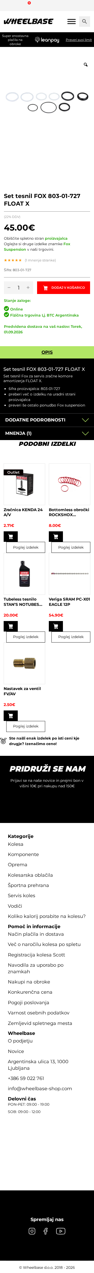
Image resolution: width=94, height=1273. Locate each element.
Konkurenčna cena (30, 992)
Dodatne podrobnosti (35, 419)
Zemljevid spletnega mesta (40, 1023)
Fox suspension (71, 405)
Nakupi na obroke (29, 982)
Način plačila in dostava (36, 934)
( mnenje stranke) (40, 260)
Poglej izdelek (25, 547)
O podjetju (20, 1041)
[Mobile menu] (71, 21)
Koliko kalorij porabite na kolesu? (47, 916)
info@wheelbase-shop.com (40, 1089)
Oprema (17, 865)
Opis (47, 352)
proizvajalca (56, 238)
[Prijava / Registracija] (19, 5)
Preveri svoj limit (79, 40)
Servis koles (21, 895)
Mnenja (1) (18, 433)
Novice (16, 1051)
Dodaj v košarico (68, 288)
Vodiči (15, 906)
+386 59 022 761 (26, 1078)
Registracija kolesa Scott (36, 955)
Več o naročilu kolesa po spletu (44, 944)
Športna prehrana (28, 885)
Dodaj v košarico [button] (11, 536)
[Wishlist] (10, 5)
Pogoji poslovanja (28, 1002)
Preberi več (11, 626)
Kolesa (16, 844)
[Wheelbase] (29, 21)
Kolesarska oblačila (30, 875)
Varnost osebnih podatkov (38, 1013)
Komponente (23, 854)
